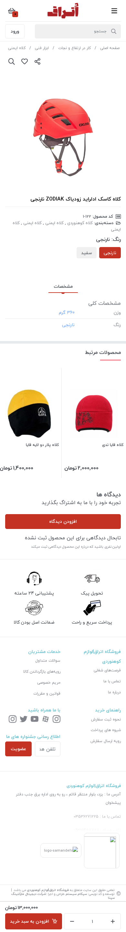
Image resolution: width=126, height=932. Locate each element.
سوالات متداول (47, 660)
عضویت (18, 749)
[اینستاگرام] (56, 719)
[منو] (114, 10)
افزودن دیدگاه (63, 521)
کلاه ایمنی (17, 48)
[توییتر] (23, 719)
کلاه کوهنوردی (80, 222)
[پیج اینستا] (12, 719)
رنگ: (116, 239)
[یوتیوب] (34, 719)
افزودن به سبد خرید (31, 921)
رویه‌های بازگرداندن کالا (41, 671)
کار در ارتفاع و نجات (74, 48)
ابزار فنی (42, 48)
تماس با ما (112, 681)
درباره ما (114, 692)
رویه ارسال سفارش (105, 741)
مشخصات (63, 286)
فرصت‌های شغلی (107, 670)
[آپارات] (45, 719)
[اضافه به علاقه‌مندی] (24, 61)
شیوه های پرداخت (106, 730)
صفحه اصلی (110, 48)
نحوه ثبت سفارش (106, 719)
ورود (15, 31)
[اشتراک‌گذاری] (37, 61)
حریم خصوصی (48, 682)
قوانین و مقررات (46, 693)
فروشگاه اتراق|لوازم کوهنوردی (48, 890)
